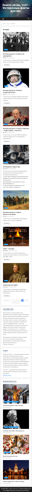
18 (17, 300)
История (6, 49)
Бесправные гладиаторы (16, 154)
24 (15, 302)
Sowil (5, 57)
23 (13, 302)
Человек (16, 401)
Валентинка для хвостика (16, 444)
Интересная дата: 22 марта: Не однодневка (16, 41)
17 (15, 300)
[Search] (28, 18)
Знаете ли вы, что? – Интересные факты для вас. (16, 8)
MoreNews (19, 490)
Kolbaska (6, 168)
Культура (6, 401)
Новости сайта (11, 401)
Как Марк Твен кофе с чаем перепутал (16, 419)
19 (20, 300)
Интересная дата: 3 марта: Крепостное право (16, 200)
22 (27, 300)
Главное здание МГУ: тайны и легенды (16, 470)
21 (24, 300)
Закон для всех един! (16, 272)
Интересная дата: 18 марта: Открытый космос (16, 78)
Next (18, 302)
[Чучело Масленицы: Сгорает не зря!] (16, 394)
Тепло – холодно (16, 236)
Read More (7, 65)
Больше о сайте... (7, 375)
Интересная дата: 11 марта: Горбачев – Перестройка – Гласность (16, 116)
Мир (5, 452)
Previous (6, 300)
